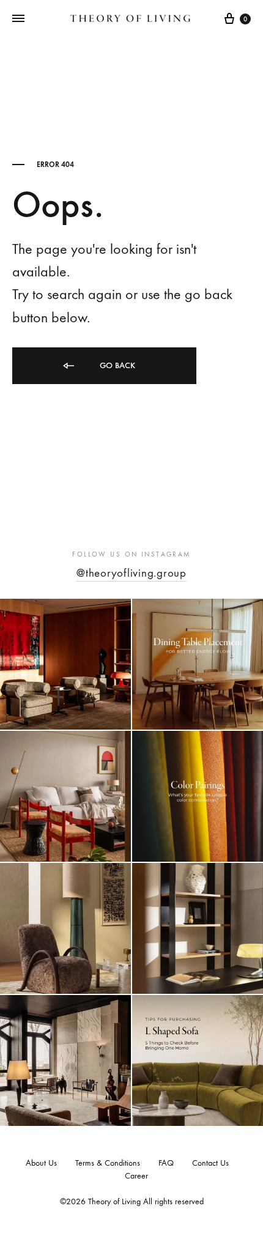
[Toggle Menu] (18, 19)
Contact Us (210, 1163)
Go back (116, 365)
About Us (41, 1163)
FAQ (166, 1163)
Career (136, 1176)
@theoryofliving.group (131, 573)
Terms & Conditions (107, 1163)
